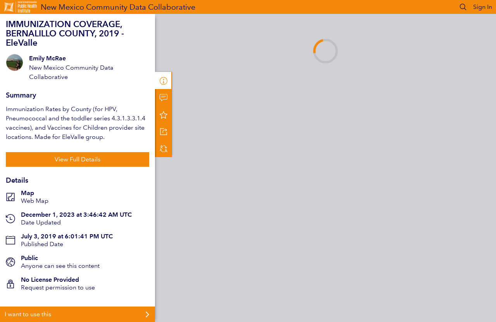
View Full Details (77, 159)
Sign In (482, 6)
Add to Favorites (163, 114)
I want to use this (28, 314)
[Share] (163, 131)
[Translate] (163, 148)
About (163, 80)
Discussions (163, 97)
